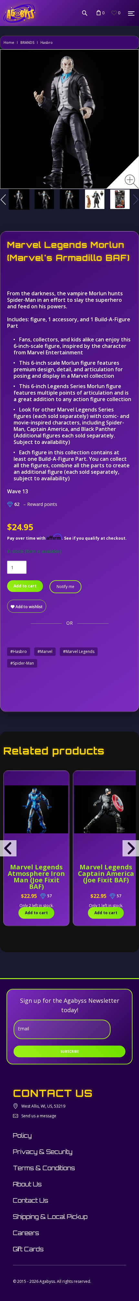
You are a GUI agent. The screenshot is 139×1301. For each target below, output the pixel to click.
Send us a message (38, 1116)
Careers (26, 1233)
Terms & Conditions (44, 1168)
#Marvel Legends (78, 651)
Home (9, 42)
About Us (27, 1184)
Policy (22, 1135)
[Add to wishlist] (9, 779)
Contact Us (30, 1200)
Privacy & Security (42, 1151)
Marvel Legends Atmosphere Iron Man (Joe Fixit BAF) (36, 877)
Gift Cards (28, 1249)
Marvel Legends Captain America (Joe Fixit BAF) (106, 873)
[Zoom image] (132, 182)
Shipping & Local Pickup (50, 1216)
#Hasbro (18, 651)
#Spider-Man (22, 663)
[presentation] (8, 848)
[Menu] (131, 13)
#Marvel (44, 651)
